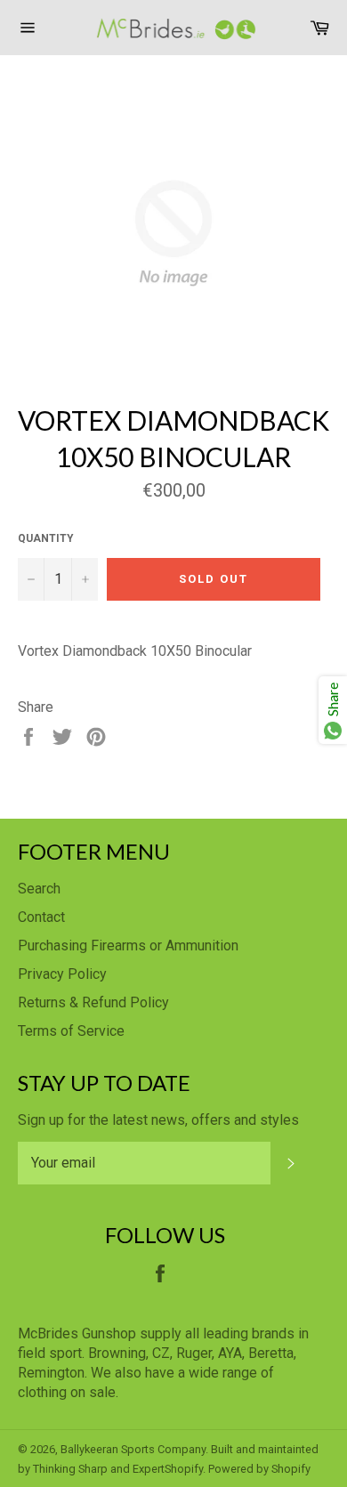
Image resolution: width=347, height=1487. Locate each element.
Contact (41, 917)
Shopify (291, 1468)
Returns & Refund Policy (93, 1002)
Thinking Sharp (70, 1468)
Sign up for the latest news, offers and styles (158, 1119)
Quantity (46, 538)
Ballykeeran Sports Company (133, 1449)
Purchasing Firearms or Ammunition (128, 945)
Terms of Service (71, 1030)
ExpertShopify (168, 1468)
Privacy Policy (62, 974)
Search (39, 888)
